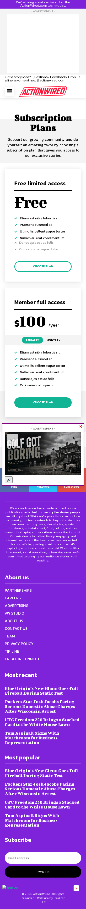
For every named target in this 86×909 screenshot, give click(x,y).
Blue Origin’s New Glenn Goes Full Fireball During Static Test (41, 691)
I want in (43, 872)
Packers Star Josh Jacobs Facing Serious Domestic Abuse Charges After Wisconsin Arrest (40, 706)
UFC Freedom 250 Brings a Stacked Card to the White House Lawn (42, 722)
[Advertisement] (43, 43)
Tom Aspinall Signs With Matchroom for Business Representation (32, 738)
